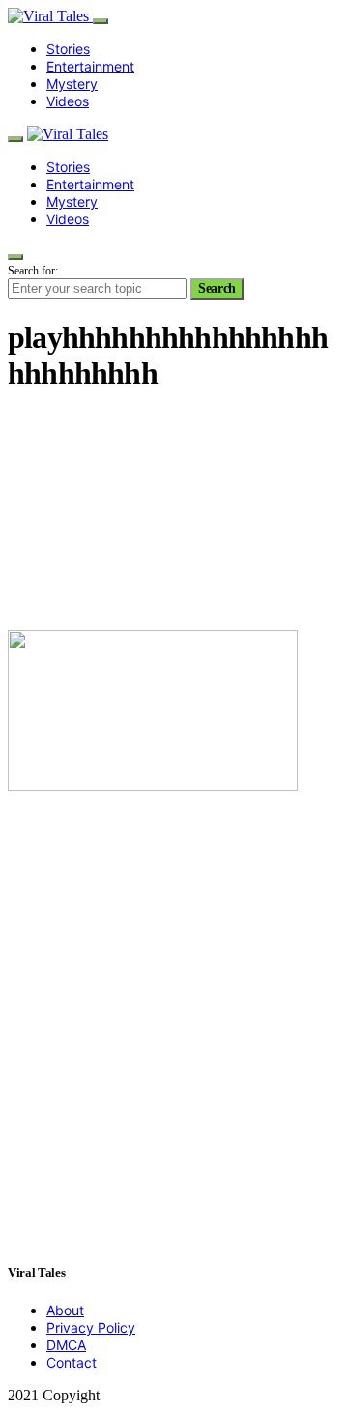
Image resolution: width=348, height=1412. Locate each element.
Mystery (72, 83)
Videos (67, 101)
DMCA (66, 1345)
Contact (71, 1362)
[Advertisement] (174, 514)
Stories (68, 49)
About (65, 1310)
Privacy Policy (90, 1327)
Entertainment (90, 66)
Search (217, 288)
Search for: (33, 270)
